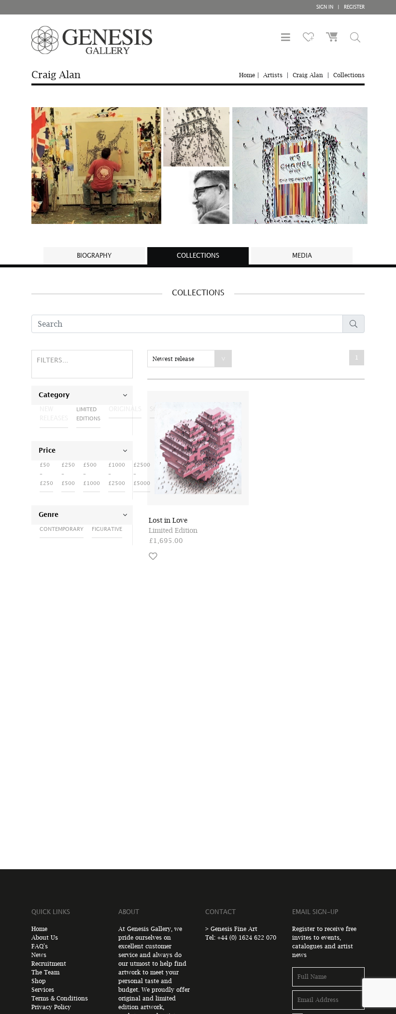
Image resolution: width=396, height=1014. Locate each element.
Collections (349, 75)
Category (54, 395)
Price (47, 451)
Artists (273, 75)
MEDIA (302, 256)
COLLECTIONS (198, 256)
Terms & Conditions (59, 998)
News (38, 954)
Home (247, 75)
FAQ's (39, 946)
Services (42, 989)
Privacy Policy (51, 1007)
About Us (44, 937)
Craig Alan (308, 75)
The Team (45, 972)
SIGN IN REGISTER (340, 7)
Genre (48, 515)
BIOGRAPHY (94, 256)
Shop (38, 981)
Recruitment (48, 963)
